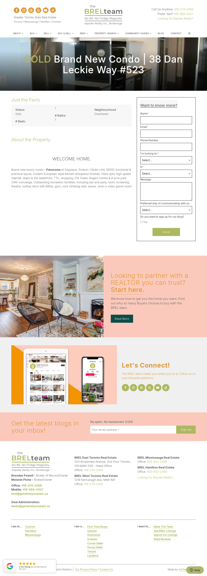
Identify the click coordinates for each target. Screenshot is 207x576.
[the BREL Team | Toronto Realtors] (103, 14)
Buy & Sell (64, 33)
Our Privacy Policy (86, 569)
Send (166, 232)
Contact (176, 33)
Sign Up (186, 429)
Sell (47, 33)
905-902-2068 (157, 461)
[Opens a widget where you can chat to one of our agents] (195, 570)
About (17, 33)
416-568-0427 (183, 14)
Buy (32, 33)
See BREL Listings (165, 531)
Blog (161, 33)
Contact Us (106, 569)
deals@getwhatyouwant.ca (30, 506)
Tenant (91, 551)
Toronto (30, 526)
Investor (92, 539)
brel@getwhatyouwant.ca (29, 494)
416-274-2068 (183, 9)
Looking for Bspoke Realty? (175, 18)
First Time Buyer (97, 526)
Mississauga (33, 535)
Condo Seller (95, 543)
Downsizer (93, 535)
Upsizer (92, 531)
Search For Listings (166, 535)
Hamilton (30, 531)
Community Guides (137, 33)
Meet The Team (163, 526)
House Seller (95, 547)
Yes (145, 222)
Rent (83, 33)
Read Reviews (162, 539)
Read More (122, 318)
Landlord (92, 555)
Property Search (106, 33)
